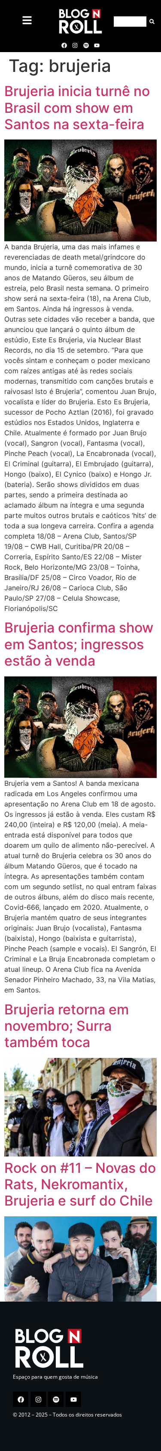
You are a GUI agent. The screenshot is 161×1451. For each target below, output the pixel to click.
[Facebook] (64, 45)
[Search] (150, 21)
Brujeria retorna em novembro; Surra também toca (66, 1026)
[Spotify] (86, 45)
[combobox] (130, 21)
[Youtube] (96, 45)
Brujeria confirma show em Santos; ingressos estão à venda (78, 644)
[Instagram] (75, 45)
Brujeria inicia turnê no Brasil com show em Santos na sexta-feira (77, 108)
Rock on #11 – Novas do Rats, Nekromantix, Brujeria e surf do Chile (80, 1184)
